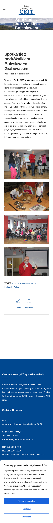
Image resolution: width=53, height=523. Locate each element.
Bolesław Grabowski (26, 283)
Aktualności (22, 74)
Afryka (13, 283)
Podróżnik (8, 287)
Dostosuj (27, 509)
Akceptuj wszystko (26, 501)
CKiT (37, 283)
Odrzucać (26, 517)
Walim (16, 287)
